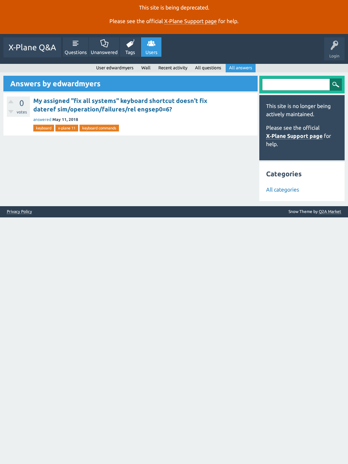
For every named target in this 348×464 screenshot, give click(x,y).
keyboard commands (99, 128)
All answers (240, 67)
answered (42, 119)
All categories (282, 189)
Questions (76, 52)
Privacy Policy (19, 212)
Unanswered (104, 52)
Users (151, 52)
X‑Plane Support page (190, 21)
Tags (130, 52)
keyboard (43, 128)
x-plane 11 (66, 128)
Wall (146, 67)
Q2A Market (330, 211)
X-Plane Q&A (32, 47)
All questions (208, 67)
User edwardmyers (115, 67)
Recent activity (172, 67)
